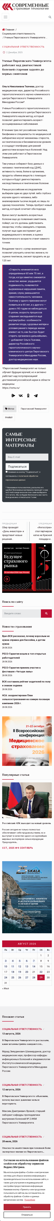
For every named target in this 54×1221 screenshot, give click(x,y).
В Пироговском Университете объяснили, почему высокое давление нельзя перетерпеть (25, 1100)
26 (19, 977)
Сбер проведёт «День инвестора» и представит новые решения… (13, 531)
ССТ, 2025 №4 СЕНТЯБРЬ (17, 848)
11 (12, 966)
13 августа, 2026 (11, 1033)
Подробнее (29, 1200)
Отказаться (27, 1215)
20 (26, 971)
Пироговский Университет (34, 408)
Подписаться (17, 466)
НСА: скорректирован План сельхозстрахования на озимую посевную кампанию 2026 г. (26, 699)
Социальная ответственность (18, 33)
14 (33, 966)
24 (5, 977)
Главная (9, 29)
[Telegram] (35, 395)
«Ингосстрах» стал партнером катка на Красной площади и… (42, 531)
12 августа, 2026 (11, 1089)
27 (26, 977)
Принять (27, 1207)
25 (12, 977)
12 (19, 966)
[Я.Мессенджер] (13, 395)
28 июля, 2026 (9, 1141)
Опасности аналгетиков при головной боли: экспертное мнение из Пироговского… (26, 1150)
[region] (27, 1188)
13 (26, 966)
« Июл (5, 988)
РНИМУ (9, 417)
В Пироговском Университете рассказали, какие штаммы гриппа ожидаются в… (25, 1042)
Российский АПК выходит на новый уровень (26, 823)
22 (41, 971)
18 (12, 971)
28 (33, 977)
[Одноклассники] (28, 395)
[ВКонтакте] (20, 395)
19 (19, 971)
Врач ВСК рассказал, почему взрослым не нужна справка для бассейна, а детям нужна (26, 640)
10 (5, 966)
